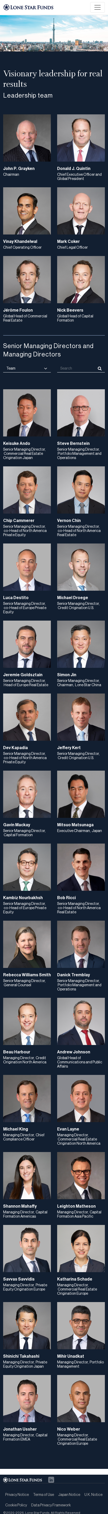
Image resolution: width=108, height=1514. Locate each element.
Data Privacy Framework (51, 1505)
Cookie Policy (16, 1505)
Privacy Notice (17, 1495)
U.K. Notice (93, 1495)
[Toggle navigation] (97, 7)
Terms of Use (43, 1495)
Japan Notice (69, 1495)
